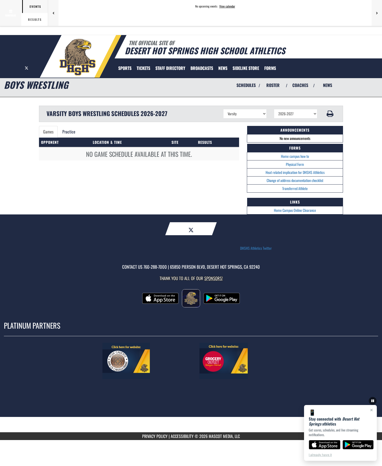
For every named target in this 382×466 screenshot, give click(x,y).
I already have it (320, 455)
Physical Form (295, 164)
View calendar (227, 6)
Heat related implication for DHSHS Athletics (295, 172)
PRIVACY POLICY (155, 436)
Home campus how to (295, 156)
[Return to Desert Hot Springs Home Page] (77, 57)
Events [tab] (35, 6)
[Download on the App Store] (324, 444)
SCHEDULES (246, 85)
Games (48, 132)
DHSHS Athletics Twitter (256, 248)
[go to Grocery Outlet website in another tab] (239, 360)
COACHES (300, 85)
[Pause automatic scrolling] (373, 401)
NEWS (327, 85)
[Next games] (377, 13)
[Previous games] (53, 13)
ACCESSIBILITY (182, 436)
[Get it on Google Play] (358, 444)
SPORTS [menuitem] (124, 68)
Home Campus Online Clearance (295, 210)
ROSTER (273, 85)
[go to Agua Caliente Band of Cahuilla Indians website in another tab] (142, 360)
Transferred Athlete (295, 188)
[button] (330, 113)
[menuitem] (143, 68)
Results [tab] (35, 19)
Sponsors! (213, 278)
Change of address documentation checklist (295, 180)
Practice (68, 132)
